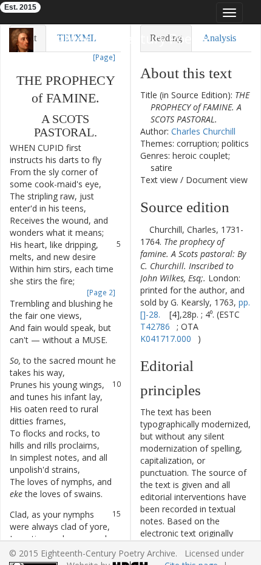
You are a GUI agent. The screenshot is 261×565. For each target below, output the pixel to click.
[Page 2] (101, 292)
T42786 (155, 326)
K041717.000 (165, 338)
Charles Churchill (203, 131)
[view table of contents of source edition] (143, 229)
